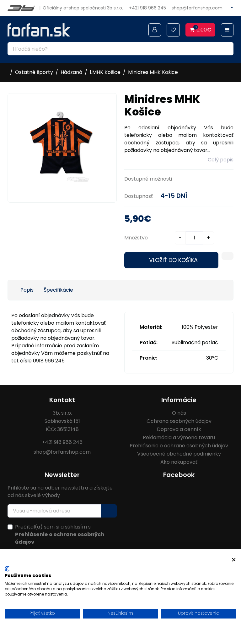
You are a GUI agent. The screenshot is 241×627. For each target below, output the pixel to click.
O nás (179, 413)
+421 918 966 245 (147, 8)
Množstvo (136, 237)
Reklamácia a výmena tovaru (179, 437)
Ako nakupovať (178, 462)
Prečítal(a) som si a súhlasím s (59, 534)
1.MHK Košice (105, 72)
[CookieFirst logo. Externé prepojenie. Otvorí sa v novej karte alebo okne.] (7, 569)
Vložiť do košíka (173, 260)
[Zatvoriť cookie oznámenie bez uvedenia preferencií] (233, 560)
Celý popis (220, 159)
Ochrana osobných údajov (179, 421)
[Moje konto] (154, 29)
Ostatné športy (34, 72)
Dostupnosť (138, 196)
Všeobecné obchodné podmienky (179, 453)
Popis (27, 290)
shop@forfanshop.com (197, 8)
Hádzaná (71, 72)
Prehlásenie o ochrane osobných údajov (179, 445)
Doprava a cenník (179, 429)
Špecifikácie (58, 290)
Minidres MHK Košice (153, 72)
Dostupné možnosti (148, 178)
